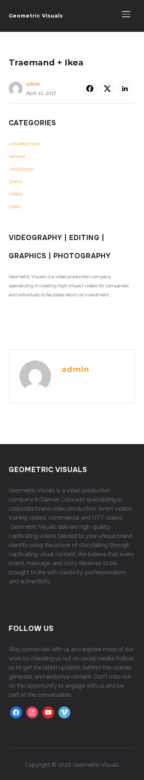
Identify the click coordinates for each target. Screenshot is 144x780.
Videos (16, 194)
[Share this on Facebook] (90, 89)
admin (33, 84)
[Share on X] (107, 89)
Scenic (16, 181)
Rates (14, 206)
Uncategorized (24, 143)
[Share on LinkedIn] (125, 89)
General (17, 156)
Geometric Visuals (36, 16)
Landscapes (21, 168)
